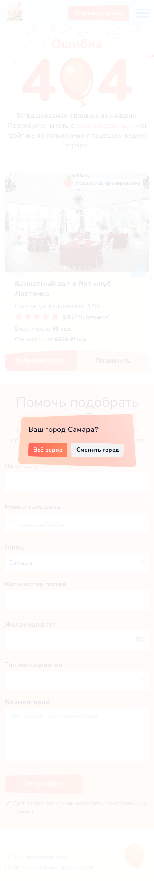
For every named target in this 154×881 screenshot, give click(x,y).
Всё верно (47, 449)
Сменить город (97, 449)
